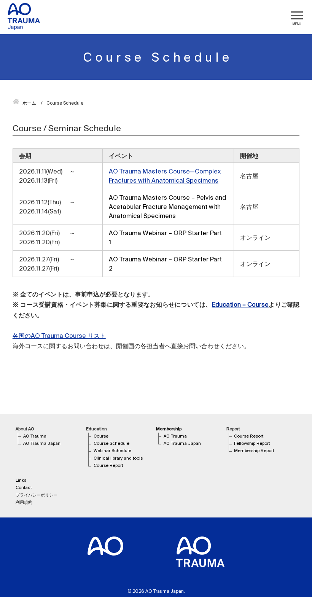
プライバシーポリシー (36, 495)
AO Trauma (34, 436)
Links (21, 480)
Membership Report (254, 450)
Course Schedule (111, 443)
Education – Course (240, 304)
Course (101, 436)
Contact (24, 487)
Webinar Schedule (112, 450)
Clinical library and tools (118, 458)
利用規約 (24, 502)
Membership (168, 429)
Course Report (108, 465)
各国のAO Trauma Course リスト (59, 335)
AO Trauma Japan (41, 443)
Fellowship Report (252, 443)
